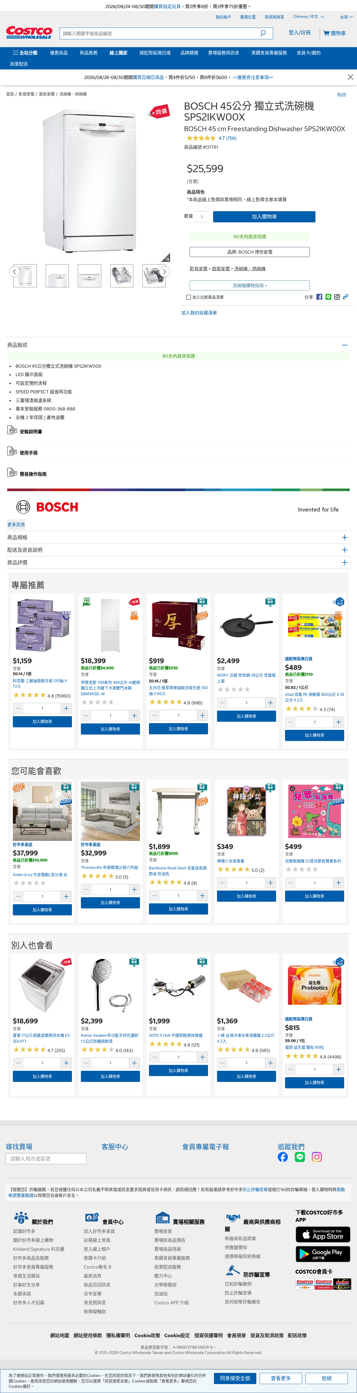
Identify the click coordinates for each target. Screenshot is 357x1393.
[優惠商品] (69, 53)
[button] (266, 33)
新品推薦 (89, 53)
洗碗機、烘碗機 (73, 94)
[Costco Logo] (29, 32)
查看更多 (281, 1378)
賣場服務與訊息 (223, 53)
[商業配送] (29, 64)
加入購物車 (264, 216)
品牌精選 (189, 53)
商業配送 (19, 64)
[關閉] (350, 77)
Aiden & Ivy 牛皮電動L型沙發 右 (40, 874)
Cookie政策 (147, 1335)
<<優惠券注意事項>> (252, 77)
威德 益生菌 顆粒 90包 (304, 1047)
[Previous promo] (14, 271)
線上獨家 (118, 53)
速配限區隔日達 (155, 53)
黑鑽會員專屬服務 (269, 53)
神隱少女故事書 (230, 860)
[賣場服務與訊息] (240, 53)
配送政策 (297, 1335)
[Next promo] (164, 271)
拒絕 (327, 1378)
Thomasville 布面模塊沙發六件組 (109, 867)
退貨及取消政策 (267, 1335)
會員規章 (236, 1335)
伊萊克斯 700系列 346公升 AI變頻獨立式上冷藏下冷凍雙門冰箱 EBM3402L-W (110, 688)
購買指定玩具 (167, 6)
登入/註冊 (300, 32)
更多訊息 (16, 524)
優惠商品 (59, 53)
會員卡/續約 (309, 53)
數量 (188, 216)
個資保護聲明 (208, 1335)
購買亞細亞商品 (148, 77)
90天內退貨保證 (249, 236)
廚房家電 (47, 94)
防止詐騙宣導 (255, 1189)
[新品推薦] (99, 53)
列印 (341, 95)
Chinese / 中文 (306, 16)
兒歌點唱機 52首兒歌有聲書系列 (313, 860)
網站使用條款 (88, 1335)
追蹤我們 (291, 1146)
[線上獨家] (128, 53)
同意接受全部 (235, 1378)
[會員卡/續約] (322, 53)
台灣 (344, 17)
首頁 (10, 94)
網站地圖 (59, 1335)
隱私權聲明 (118, 1335)
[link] (319, 296)
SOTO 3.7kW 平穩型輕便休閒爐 (175, 1035)
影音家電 (26, 94)
